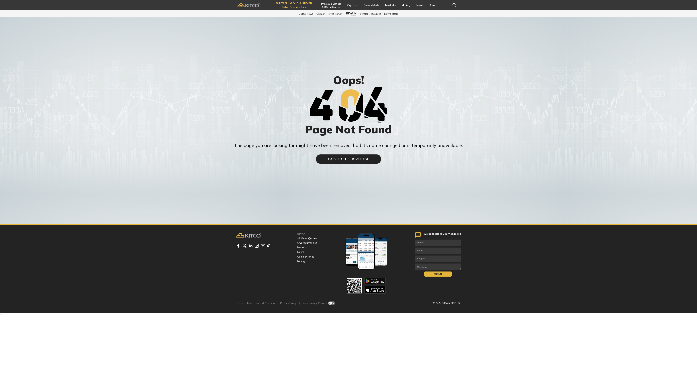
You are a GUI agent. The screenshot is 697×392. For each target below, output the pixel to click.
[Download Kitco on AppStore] (375, 289)
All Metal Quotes (307, 238)
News (300, 252)
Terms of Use (244, 303)
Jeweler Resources (370, 13)
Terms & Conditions (266, 303)
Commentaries (305, 256)
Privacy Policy (288, 303)
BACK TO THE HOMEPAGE (348, 159)
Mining (301, 261)
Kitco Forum (335, 13)
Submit (438, 274)
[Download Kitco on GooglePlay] (375, 281)
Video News (306, 13)
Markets (302, 247)
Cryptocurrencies (307, 242)
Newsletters (391, 13)
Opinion (320, 13)
